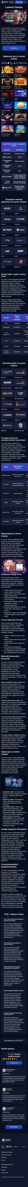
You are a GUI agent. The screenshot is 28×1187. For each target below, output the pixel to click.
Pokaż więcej (14, 1127)
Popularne (4, 63)
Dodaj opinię (14, 1063)
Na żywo (11, 63)
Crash (17, 63)
